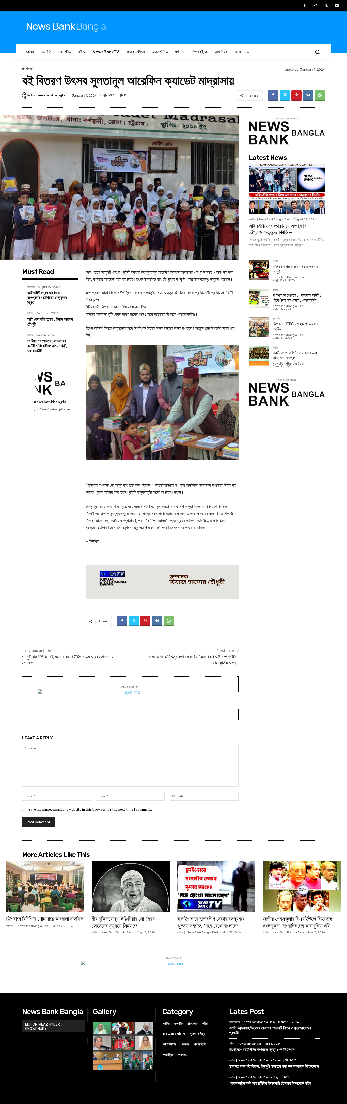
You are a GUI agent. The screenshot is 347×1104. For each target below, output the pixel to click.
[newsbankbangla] (26, 95)
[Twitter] (326, 6)
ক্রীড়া (231, 1043)
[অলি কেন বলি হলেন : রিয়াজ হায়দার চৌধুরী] (259, 270)
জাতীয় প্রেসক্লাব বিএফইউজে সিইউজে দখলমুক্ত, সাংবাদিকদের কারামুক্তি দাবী (297, 922)
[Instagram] (315, 6)
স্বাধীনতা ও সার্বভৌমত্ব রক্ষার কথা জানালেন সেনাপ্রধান (295, 355)
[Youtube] (336, 6)
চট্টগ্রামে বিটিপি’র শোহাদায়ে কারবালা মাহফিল (44, 918)
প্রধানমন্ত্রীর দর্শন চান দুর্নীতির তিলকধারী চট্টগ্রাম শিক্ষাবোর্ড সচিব (270, 1083)
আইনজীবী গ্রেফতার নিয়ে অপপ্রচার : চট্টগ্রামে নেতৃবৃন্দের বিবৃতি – (47, 297)
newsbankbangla (51, 95)
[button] (317, 51)
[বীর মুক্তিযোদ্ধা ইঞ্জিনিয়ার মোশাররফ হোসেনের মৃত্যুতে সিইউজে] (131, 887)
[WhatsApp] (320, 95)
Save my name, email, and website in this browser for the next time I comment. (90, 809)
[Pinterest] (296, 95)
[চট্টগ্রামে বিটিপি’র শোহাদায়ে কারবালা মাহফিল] (259, 327)
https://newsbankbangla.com (50, 409)
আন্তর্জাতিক (234, 1022)
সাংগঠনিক (27, 69)
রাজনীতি (31, 287)
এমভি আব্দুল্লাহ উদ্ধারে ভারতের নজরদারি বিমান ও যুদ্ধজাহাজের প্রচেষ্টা (270, 1030)
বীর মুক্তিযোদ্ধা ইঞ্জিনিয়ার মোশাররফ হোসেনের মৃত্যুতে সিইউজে (123, 922)
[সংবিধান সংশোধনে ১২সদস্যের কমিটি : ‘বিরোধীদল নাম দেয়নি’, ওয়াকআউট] (259, 298)
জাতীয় (30, 313)
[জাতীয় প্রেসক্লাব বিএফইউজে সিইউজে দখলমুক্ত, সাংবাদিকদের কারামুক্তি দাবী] (302, 887)
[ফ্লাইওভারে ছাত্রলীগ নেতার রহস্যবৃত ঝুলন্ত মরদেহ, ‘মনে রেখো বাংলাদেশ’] (216, 887)
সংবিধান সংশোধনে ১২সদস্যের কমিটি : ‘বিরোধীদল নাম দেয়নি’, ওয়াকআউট (47, 345)
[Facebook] (305, 6)
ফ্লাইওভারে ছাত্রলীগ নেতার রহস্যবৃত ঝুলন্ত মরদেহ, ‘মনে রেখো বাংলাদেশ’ (210, 922)
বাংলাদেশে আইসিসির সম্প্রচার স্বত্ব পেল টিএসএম (261, 1049)
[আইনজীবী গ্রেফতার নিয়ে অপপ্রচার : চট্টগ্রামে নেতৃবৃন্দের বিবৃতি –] (287, 189)
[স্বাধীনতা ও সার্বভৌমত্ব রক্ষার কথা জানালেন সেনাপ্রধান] (259, 356)
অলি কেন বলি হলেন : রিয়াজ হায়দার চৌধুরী (50, 321)
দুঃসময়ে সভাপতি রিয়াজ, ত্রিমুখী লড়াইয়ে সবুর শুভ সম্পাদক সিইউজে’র (274, 1066)
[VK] (308, 95)
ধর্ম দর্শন (276, 318)
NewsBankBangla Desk (275, 219)
